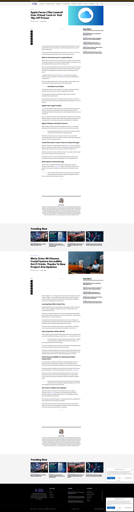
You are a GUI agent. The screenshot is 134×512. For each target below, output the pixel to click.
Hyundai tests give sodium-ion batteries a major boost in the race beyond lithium (57, 245)
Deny (120, 507)
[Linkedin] (32, 41)
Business (32, 9)
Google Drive (57, 166)
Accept (111, 507)
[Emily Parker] (61, 200)
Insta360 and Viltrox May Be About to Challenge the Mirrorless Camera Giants (76, 245)
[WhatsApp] (32, 39)
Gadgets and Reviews (86, 41)
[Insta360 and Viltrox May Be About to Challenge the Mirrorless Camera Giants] (76, 236)
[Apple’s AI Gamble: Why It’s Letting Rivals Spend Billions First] (39, 236)
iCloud (69, 145)
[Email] (32, 44)
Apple (43, 108)
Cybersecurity (85, 46)
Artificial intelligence (86, 32)
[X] (32, 34)
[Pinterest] (32, 36)
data (71, 126)
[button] (131, 498)
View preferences (128, 507)
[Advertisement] (61, 37)
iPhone (62, 75)
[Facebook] (32, 31)
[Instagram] (98, 509)
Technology (85, 37)
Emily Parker (44, 21)
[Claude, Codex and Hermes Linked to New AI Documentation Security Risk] (94, 236)
